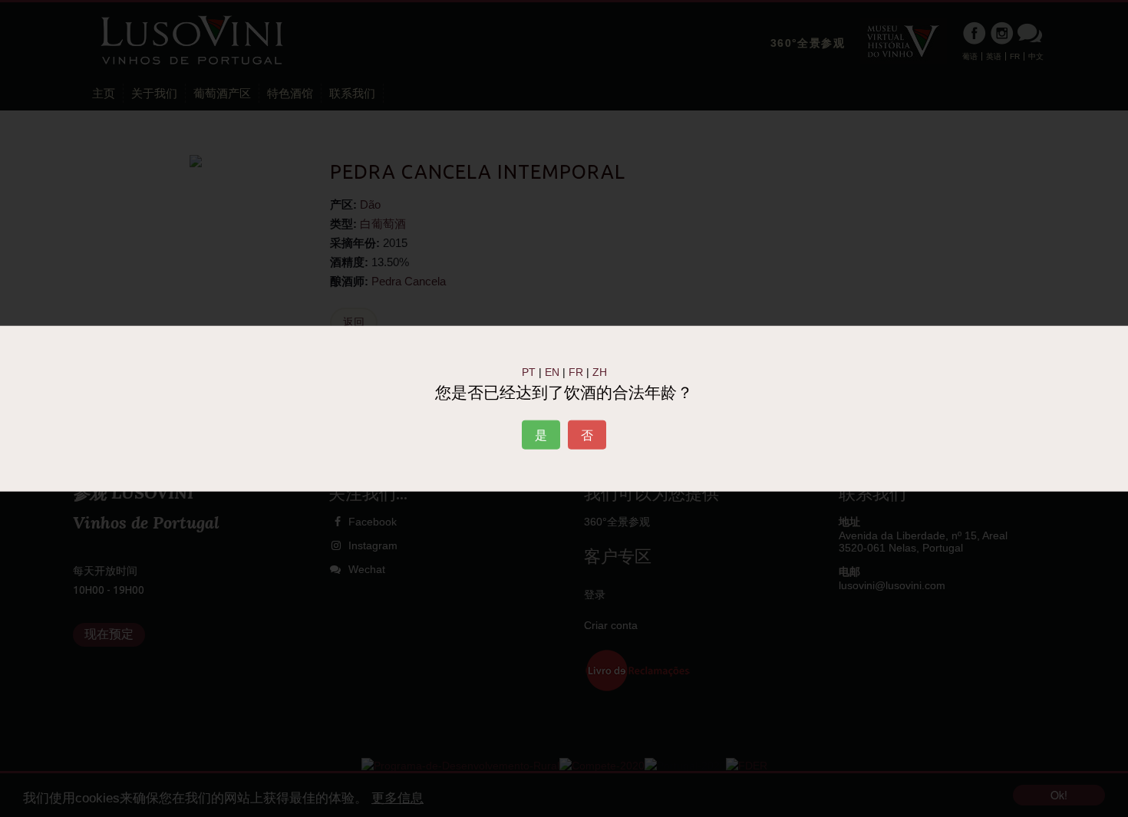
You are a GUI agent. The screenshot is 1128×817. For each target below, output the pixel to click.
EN (552, 371)
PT (529, 371)
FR (576, 371)
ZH (599, 371)
